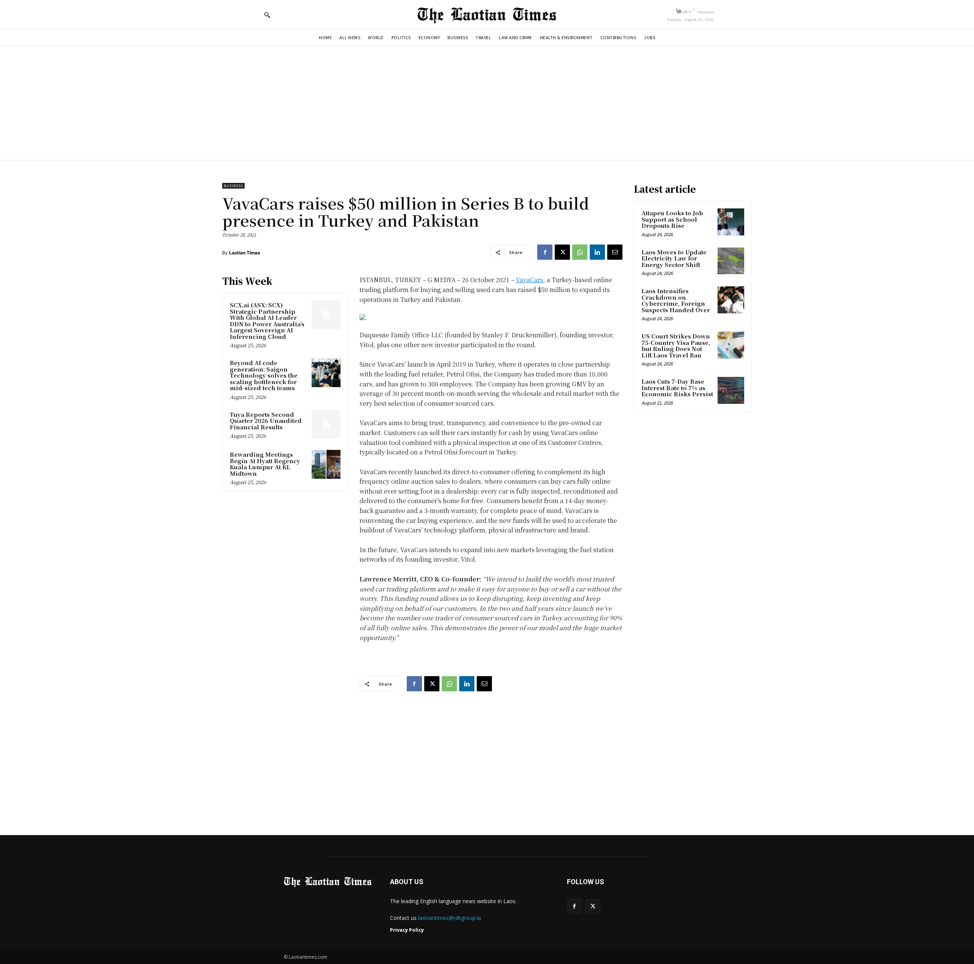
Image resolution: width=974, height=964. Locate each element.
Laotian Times (244, 253)
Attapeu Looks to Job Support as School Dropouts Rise (672, 219)
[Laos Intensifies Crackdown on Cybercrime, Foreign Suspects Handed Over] (731, 299)
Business (233, 185)
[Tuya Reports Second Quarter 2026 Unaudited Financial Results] (326, 424)
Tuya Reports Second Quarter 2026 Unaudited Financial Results (266, 420)
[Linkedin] (597, 252)
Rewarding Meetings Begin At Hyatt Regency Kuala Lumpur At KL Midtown (265, 463)
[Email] (614, 252)
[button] (267, 15)
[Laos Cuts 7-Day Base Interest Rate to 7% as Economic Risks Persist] (731, 390)
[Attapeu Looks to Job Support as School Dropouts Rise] (731, 221)
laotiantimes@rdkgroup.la (449, 917)
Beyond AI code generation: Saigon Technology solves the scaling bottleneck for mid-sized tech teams (264, 375)
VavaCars (529, 279)
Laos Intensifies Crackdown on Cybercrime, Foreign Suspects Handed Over (675, 300)
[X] (562, 252)
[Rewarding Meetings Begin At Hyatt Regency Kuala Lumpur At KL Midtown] (326, 464)
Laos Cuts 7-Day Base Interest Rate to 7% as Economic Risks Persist (677, 387)
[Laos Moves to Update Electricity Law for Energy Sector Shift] (731, 261)
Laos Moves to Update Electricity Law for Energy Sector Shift (674, 258)
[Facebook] (544, 252)
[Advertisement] (487, 103)
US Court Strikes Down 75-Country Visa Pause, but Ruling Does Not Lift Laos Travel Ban (675, 345)
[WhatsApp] (579, 252)
